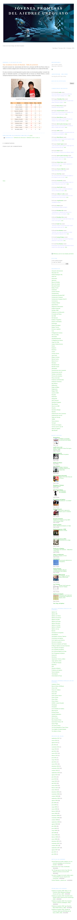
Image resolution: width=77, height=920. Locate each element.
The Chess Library (56, 725)
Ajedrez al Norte (57, 524)
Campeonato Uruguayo (57, 297)
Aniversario (54, 278)
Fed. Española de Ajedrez (58, 649)
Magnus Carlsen (55, 357)
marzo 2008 (54, 834)
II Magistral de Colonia (57, 332)
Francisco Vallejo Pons (61, 168)
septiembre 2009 (56, 798)
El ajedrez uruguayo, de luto (60, 555)
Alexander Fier (55, 272)
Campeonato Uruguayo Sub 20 (59, 299)
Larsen (53, 351)
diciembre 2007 (55, 841)
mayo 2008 (54, 830)
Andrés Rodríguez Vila (57, 274)
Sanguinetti (54, 398)
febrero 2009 (55, 811)
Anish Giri (54, 276)
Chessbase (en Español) (57, 632)
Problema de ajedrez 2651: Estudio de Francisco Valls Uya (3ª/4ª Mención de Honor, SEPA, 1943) (61, 911)
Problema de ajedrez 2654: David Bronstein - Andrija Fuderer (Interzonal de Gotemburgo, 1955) (63, 897)
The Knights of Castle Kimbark (59, 729)
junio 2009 (54, 804)
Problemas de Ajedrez (57, 670)
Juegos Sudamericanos (57, 344)
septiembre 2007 (56, 847)
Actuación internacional (57, 270)
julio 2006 (54, 854)
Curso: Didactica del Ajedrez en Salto (62, 525)
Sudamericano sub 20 (57, 415)
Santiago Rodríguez (60, 237)
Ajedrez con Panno (56, 615)
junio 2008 (54, 828)
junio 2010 (54, 779)
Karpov (53, 346)
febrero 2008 (55, 837)
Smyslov (54, 408)
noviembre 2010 (55, 768)
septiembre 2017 (56, 738)
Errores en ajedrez (56, 329)
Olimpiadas (54, 368)
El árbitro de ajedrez (64, 454)
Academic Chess (56, 684)
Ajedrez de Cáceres (56, 617)
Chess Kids (54, 691)
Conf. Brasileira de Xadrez (58, 708)
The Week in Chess (56, 731)
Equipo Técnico (55, 327)
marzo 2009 (54, 809)
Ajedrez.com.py (55, 628)
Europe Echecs (55, 712)
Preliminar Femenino (57, 381)
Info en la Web (55, 334)
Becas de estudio (56, 284)
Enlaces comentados (57, 321)
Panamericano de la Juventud (59, 370)
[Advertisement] (38, 56)
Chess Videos (55, 701)
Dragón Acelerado (56, 308)
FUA (53, 331)
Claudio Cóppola (60, 144)
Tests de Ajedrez (55, 672)
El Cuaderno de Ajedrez (59, 499)
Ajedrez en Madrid (56, 627)
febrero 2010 (55, 787)
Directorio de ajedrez (57, 642)
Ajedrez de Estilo (56, 619)
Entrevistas (54, 323)
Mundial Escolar (55, 364)
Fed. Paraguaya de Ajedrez (58, 653)
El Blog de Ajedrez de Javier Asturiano (61, 645)
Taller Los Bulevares (58, 554)
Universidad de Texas (57, 675)
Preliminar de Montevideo (58, 379)
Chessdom (54, 706)
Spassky (54, 411)
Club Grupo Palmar (58, 489)
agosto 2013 (55, 742)
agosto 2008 (55, 824)
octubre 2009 (55, 796)
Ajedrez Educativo (56, 623)
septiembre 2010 (56, 772)
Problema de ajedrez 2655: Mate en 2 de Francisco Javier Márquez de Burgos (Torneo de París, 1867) (61, 892)
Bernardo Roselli (56, 286)
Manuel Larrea (55, 359)
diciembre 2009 (55, 792)
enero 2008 (54, 839)
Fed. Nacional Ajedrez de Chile (59, 651)
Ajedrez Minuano (57, 509)
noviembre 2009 (55, 794)
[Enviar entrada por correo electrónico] (4, 137)
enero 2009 (54, 813)
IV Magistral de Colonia (57, 340)
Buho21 (53, 630)
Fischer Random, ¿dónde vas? (59, 880)
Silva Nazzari (55, 404)
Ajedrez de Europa (56, 621)
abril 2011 (54, 762)
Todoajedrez (56, 559)
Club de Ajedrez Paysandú (60, 475)
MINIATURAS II (57, 486)
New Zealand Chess (56, 719)
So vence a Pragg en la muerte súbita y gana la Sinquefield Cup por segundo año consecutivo (62, 877)
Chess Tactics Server (57, 695)
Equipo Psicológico (56, 325)
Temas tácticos (55, 421)
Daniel (58, 150)
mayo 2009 (54, 807)
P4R (53, 666)
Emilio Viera (59, 223)
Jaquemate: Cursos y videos (58, 659)
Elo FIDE (54, 316)
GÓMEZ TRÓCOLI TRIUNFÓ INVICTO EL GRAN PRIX (64, 469)
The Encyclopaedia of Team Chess (60, 727)
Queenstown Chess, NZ (57, 721)
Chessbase (54, 704)
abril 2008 (54, 832)
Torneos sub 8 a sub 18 (33, 137)
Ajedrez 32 (54, 612)
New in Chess (55, 718)
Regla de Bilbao (55, 387)
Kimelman (54, 349)
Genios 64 (54, 655)
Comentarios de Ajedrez (57, 638)
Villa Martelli (54, 430)
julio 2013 (54, 744)
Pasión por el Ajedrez (58, 548)
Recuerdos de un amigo (64, 540)
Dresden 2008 (55, 310)
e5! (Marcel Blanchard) (59, 574)
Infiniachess (54, 716)
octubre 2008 (55, 819)
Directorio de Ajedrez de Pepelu (59, 643)
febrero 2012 (55, 755)
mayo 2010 (54, 781)
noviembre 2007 (55, 843)
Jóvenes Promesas (38, 8)
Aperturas (54, 280)
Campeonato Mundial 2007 (58, 295)
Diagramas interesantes (57, 306)
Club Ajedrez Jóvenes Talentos (59, 636)
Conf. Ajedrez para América (58, 640)
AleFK (58, 130)
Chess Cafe (54, 688)
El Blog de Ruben (57, 462)
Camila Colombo (56, 291)
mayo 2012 (54, 749)
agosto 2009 (55, 800)
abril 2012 (54, 751)
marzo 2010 (54, 785)
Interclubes (54, 336)
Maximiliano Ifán (60, 210)
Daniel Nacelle (59, 187)
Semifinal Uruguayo (56, 402)
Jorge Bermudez (60, 200)
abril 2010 (54, 783)
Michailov (54, 362)
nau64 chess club (57, 447)
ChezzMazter (55, 634)
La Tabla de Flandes (56, 662)
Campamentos (55, 293)
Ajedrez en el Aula (56, 625)
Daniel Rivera (55, 304)
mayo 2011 (54, 759)
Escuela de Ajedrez (58, 518)
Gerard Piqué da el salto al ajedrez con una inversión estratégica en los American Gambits (62, 863)
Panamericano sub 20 (57, 372)
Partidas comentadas (57, 374)
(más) (69, 95)
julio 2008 (54, 826)
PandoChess (56, 437)
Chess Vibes (55, 699)
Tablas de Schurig (56, 417)
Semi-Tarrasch (55, 400)
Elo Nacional (55, 317)
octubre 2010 (55, 770)
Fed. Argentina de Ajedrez (58, 647)
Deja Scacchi (55, 710)
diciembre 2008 (55, 815)
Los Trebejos (56, 466)
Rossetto (54, 394)
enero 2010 (54, 789)
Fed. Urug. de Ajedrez (58, 603)
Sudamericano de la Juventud (59, 413)
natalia (60, 92)
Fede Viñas (59, 173)
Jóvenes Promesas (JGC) (59, 538)
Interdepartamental (56, 338)
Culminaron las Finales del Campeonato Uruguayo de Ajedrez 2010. (65, 596)
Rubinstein (54, 396)
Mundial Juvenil (55, 366)
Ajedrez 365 (54, 613)
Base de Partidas (56, 282)
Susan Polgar (55, 723)
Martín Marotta (60, 117)
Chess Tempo (55, 697)
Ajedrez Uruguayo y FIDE (59, 529)
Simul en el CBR (55, 406)
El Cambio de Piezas (57, 314)
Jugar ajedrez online (56, 660)
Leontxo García (55, 353)
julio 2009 (54, 802)
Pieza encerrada (55, 377)
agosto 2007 (55, 849)
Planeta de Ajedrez (56, 668)
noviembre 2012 (55, 747)
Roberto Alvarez (60, 105)
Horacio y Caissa (63, 530)
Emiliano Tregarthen (56, 319)
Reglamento (54, 389)
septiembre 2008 (56, 822)
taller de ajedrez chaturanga (62, 123)
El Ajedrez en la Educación (58, 312)
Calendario (54, 289)
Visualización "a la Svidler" (65, 500)
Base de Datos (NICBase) (58, 686)
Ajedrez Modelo (57, 568)
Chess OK (54, 693)
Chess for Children (56, 689)
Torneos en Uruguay (20, 137)
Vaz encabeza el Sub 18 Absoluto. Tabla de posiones (20, 65)
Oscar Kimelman (60, 230)
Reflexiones (54, 385)
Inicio (4, 180)
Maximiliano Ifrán (60, 99)
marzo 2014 (54, 740)
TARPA (53, 419)
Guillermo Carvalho (61, 193)
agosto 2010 (55, 774)
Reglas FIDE (55, 391)
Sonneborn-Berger (56, 409)
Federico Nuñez (60, 162)
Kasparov (54, 347)
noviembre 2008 (55, 817)
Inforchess (54, 657)
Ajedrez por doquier (58, 593)
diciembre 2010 (55, 766)
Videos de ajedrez (56, 428)
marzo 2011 (54, 764)
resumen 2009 (55, 392)
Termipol (54, 423)
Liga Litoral (54, 355)
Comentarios (55, 301)
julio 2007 (54, 852)
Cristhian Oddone (56, 302)
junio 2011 (54, 757)
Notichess (54, 664)
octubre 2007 (55, 845)
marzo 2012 (54, 753)
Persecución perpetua (57, 376)
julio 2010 (54, 777)
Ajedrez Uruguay (57, 453)
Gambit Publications (56, 714)
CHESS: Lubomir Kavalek (58, 703)
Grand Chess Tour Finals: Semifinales (61, 866)
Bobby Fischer (55, 287)
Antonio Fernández (60, 110)
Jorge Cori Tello (55, 342)
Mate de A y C (55, 361)
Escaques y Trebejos (58, 485)
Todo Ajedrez (55, 674)
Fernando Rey (59, 180)
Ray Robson (55, 383)
